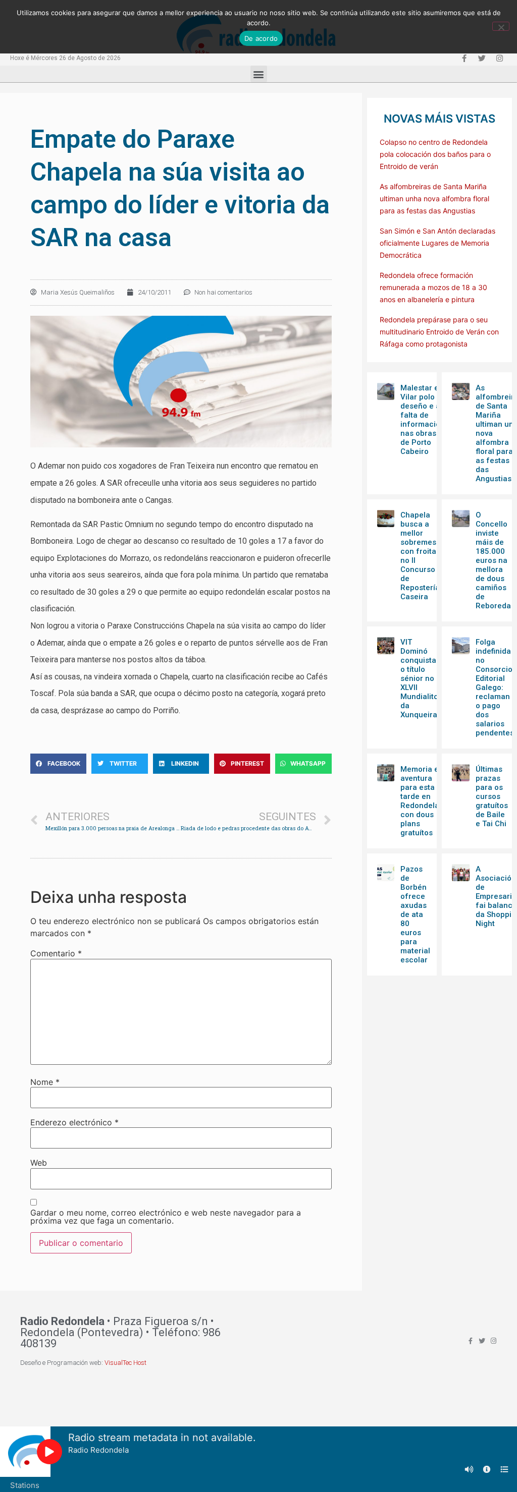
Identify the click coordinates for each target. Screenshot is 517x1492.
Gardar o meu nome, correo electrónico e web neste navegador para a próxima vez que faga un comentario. (165, 1217)
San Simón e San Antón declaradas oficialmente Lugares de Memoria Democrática (437, 242)
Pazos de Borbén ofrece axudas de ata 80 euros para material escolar (415, 914)
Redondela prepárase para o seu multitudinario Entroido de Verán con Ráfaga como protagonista (439, 331)
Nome (45, 1082)
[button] (258, 74)
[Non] (500, 26)
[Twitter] (481, 58)
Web (38, 1163)
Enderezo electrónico (74, 1122)
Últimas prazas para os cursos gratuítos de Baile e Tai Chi (492, 796)
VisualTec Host (125, 1362)
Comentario (56, 953)
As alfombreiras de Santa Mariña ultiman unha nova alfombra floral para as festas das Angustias (434, 198)
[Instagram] (499, 58)
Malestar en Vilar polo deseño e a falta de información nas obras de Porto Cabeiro (422, 419)
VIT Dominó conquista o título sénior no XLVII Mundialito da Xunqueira (419, 678)
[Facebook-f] (464, 58)
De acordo (261, 38)
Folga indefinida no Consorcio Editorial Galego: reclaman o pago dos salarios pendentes (495, 687)
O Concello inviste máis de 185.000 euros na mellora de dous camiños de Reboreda (493, 560)
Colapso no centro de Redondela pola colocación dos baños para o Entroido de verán (435, 154)
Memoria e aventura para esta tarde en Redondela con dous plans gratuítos (419, 801)
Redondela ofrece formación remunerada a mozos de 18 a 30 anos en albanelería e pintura (433, 287)
